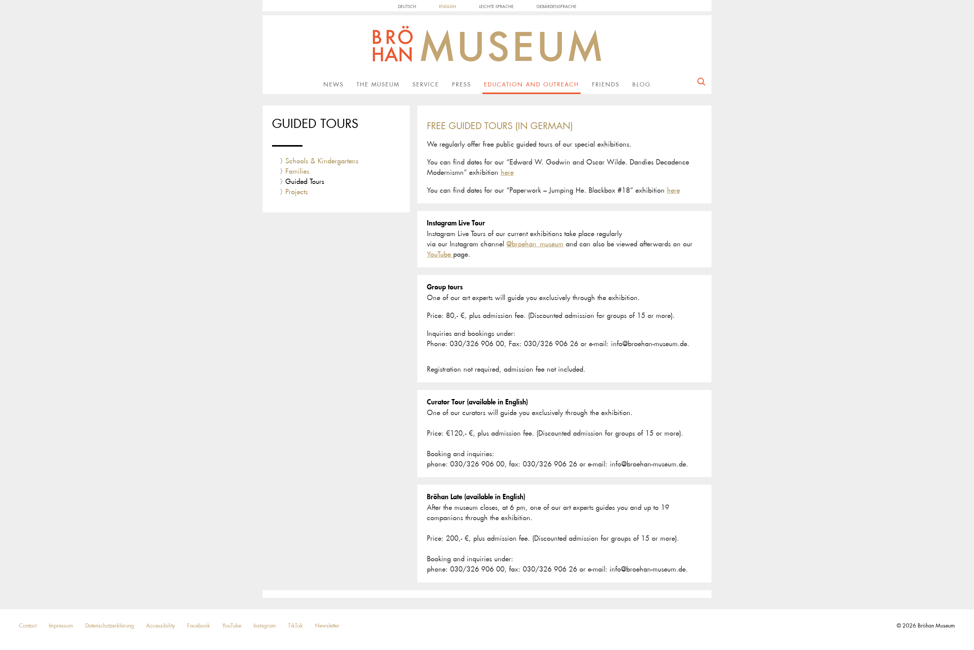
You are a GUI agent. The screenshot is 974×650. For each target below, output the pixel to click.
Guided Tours (304, 181)
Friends (605, 85)
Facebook (198, 625)
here (507, 172)
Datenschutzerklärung (109, 625)
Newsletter (327, 625)
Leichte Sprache (496, 7)
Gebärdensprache (556, 7)
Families (297, 171)
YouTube (440, 254)
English (447, 7)
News (333, 85)
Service (425, 85)
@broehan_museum (534, 244)
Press (461, 85)
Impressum (61, 625)
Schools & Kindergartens (321, 161)
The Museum (377, 85)
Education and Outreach (531, 85)
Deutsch (407, 7)
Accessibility (160, 625)
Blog (641, 85)
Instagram (264, 625)
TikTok (295, 625)
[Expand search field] (701, 83)
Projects (296, 191)
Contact (28, 625)
